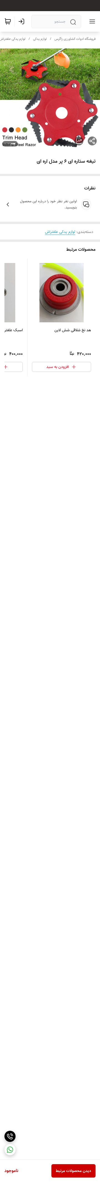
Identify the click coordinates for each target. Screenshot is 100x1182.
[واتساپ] (10, 1149)
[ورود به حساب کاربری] (22, 21)
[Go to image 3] (5, 143)
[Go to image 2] (8, 143)
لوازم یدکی (40, 39)
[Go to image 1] (13, 143)
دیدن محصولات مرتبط (73, 1171)
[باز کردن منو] (91, 21)
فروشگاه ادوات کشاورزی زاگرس (75, 39)
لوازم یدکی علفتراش (60, 232)
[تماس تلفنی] (10, 1136)
